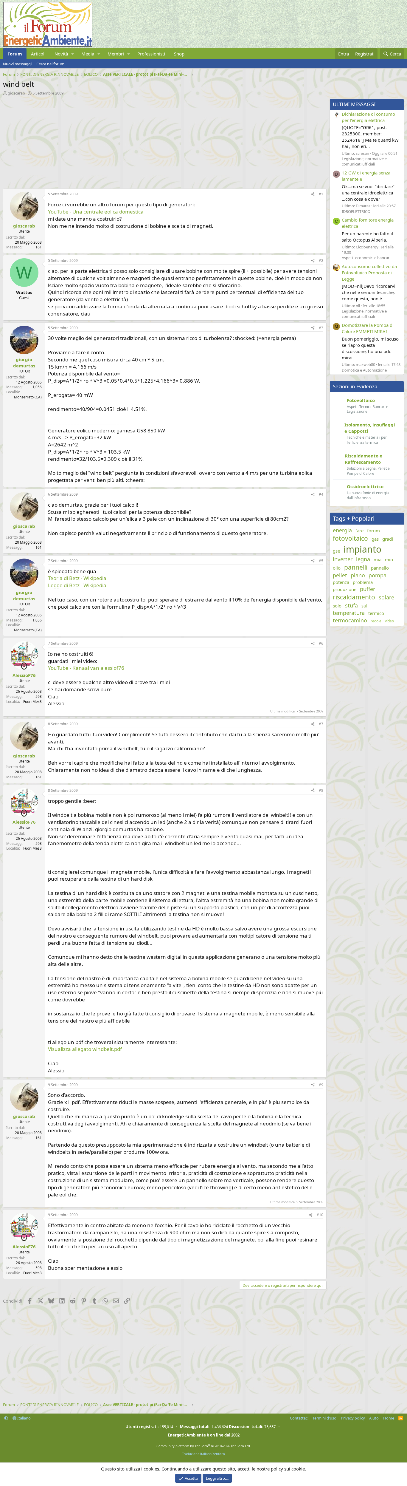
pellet (340, 575)
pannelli (355, 567)
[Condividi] (313, 194)
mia (377, 559)
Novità (61, 54)
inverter (342, 559)
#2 (321, 260)
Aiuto (374, 1418)
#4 (321, 494)
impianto (362, 549)
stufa (351, 605)
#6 (321, 643)
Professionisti (151, 54)
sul (364, 606)
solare (386, 597)
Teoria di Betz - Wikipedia (77, 578)
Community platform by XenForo (203, 1446)
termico (376, 613)
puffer (367, 589)
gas (375, 539)
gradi (387, 539)
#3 (321, 327)
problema (363, 582)
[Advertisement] (163, 140)
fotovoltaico (350, 538)
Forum (14, 54)
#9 (321, 1084)
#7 (321, 723)
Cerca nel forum (50, 64)
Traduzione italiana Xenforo (203, 1453)
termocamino (350, 620)
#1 (321, 194)
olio (337, 568)
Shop (179, 54)
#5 (321, 560)
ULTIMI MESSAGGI (354, 104)
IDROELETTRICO (356, 211)
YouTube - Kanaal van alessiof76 (86, 667)
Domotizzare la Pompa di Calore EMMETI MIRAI (368, 328)
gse (336, 551)
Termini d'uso (324, 1418)
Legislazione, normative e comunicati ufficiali (364, 161)
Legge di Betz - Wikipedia (77, 585)
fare (359, 531)
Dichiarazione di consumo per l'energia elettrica (368, 117)
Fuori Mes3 (32, 701)
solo (337, 606)
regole (376, 621)
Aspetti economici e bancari (366, 257)
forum (373, 531)
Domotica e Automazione (364, 370)
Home (388, 1418)
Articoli (38, 54)
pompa (377, 575)
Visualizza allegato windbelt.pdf (85, 1049)
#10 (320, 1214)
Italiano (23, 1418)
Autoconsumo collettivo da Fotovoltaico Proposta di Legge (369, 272)
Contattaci (299, 1418)
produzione (344, 589)
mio (389, 559)
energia (342, 530)
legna (363, 559)
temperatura (349, 612)
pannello (380, 568)
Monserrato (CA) (28, 397)
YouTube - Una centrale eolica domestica (96, 211)
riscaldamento (354, 597)
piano (358, 575)
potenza (341, 582)
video (389, 621)
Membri (116, 54)
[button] (73, 53)
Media (87, 54)
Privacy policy (353, 1418)
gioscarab (16, 93)
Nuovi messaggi (17, 64)
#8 (321, 790)
